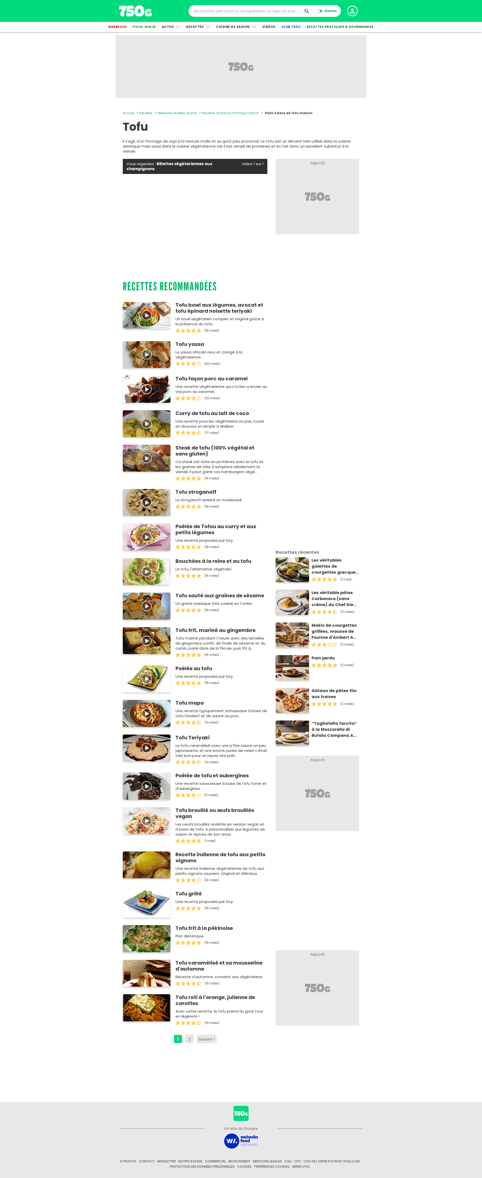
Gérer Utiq (301, 1166)
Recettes (195, 27)
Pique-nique (144, 27)
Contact (147, 1161)
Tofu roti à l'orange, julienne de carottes (215, 1000)
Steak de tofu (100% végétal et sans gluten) (214, 451)
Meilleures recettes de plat (177, 113)
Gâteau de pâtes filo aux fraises (334, 694)
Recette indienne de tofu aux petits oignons (220, 857)
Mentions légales (267, 1161)
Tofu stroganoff (195, 492)
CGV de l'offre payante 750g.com (332, 1161)
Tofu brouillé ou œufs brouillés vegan (214, 813)
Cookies (244, 1166)
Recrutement (239, 1161)
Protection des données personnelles (202, 1166)
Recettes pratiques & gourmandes (340, 27)
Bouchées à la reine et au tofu (213, 561)
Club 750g (291, 27)
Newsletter (166, 1161)
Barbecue (117, 27)
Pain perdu (323, 658)
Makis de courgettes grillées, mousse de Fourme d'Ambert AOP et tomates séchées (335, 631)
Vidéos (268, 27)
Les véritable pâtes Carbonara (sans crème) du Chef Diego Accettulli (335, 599)
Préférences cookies (271, 1166)
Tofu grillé (188, 894)
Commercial (215, 1161)
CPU (297, 1161)
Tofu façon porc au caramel (211, 379)
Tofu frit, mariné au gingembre (215, 630)
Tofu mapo (189, 703)
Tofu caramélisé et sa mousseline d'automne (219, 966)
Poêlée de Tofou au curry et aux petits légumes (215, 529)
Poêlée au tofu (193, 668)
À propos (128, 1161)
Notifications (190, 1161)
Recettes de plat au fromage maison (230, 113)
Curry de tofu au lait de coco (212, 413)
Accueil (128, 113)
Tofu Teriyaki (192, 738)
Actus (168, 27)
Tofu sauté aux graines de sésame (219, 596)
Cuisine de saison (233, 27)
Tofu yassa (189, 344)
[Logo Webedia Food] (241, 1140)
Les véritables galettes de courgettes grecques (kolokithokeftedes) (335, 566)
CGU (288, 1161)
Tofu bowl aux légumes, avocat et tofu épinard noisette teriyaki (219, 308)
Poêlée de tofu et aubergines (212, 776)
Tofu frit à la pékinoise (204, 928)
